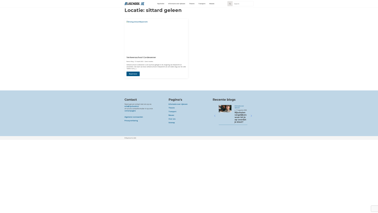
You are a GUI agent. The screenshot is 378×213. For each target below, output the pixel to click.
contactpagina (130, 111)
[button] (230, 3)
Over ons (172, 119)
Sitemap (172, 122)
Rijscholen (160, 4)
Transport (201, 4)
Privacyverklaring (131, 121)
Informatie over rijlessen (176, 4)
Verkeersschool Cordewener (141, 57)
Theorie (191, 4)
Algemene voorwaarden (134, 117)
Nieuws (211, 4)
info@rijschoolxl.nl (132, 106)
